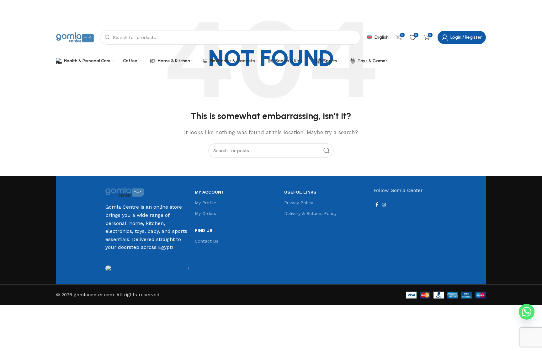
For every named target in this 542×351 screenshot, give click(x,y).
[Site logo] (75, 37)
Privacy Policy (298, 202)
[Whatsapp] (526, 312)
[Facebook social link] (473, 14)
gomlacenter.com (94, 295)
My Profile (205, 202)
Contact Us (206, 241)
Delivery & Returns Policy (310, 213)
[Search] (326, 150)
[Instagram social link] (481, 14)
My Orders (205, 213)
